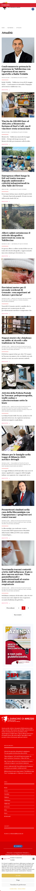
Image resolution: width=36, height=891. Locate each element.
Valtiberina (10, 27)
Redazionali (7, 816)
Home (3, 27)
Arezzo (13, 298)
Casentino (15, 300)
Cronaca (25, 408)
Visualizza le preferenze (18, 884)
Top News (25, 77)
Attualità (19, 77)
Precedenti (10, 608)
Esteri (5, 813)
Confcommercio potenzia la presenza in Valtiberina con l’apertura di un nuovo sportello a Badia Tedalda (16, 70)
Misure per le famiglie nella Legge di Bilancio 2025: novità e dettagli (16, 457)
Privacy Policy (21, 888)
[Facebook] (33, 9)
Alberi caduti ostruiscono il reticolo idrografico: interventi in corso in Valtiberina (16, 236)
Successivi (17, 615)
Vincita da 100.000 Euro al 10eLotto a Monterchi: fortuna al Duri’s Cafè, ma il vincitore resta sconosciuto (16, 125)
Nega (18, 880)
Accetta (18, 875)
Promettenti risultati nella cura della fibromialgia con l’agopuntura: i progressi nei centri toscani (17, 513)
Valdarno (25, 300)
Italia (24, 347)
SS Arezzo (7, 807)
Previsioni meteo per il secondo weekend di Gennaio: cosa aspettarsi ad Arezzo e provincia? (16, 291)
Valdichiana (5, 301)
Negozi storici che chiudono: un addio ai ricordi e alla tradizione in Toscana (17, 340)
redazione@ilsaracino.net (16, 833)
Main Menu (6, 5)
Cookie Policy (13, 888)
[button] (33, 859)
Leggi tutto (6, 90)
